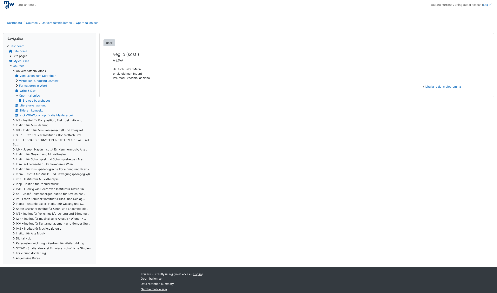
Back (109, 43)
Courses (32, 23)
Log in (487, 5)
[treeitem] (49, 152)
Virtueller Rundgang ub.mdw (38, 81)
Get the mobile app (154, 289)
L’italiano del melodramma (443, 86)
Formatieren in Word (33, 85)
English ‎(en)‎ (25, 5)
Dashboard (14, 23)
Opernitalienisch (87, 23)
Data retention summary (157, 284)
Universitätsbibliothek (57, 23)
